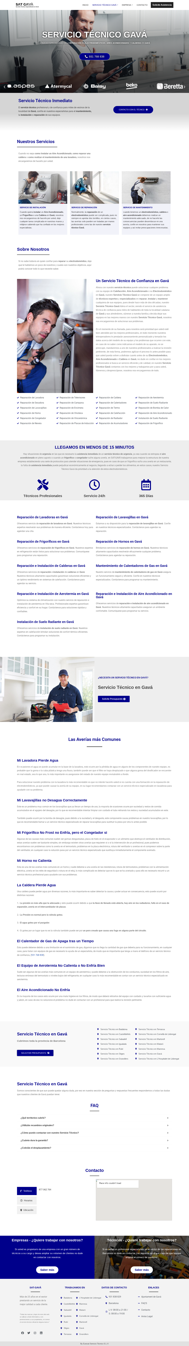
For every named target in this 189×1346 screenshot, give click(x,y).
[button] (117, 4)
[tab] (27, 1191)
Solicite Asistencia (162, 5)
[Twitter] (29, 1333)
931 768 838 (37, 955)
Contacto (142, 5)
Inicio (85, 5)
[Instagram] (35, 1333)
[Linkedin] (41, 1333)
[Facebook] (22, 1333)
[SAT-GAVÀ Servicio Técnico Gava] (27, 4)
